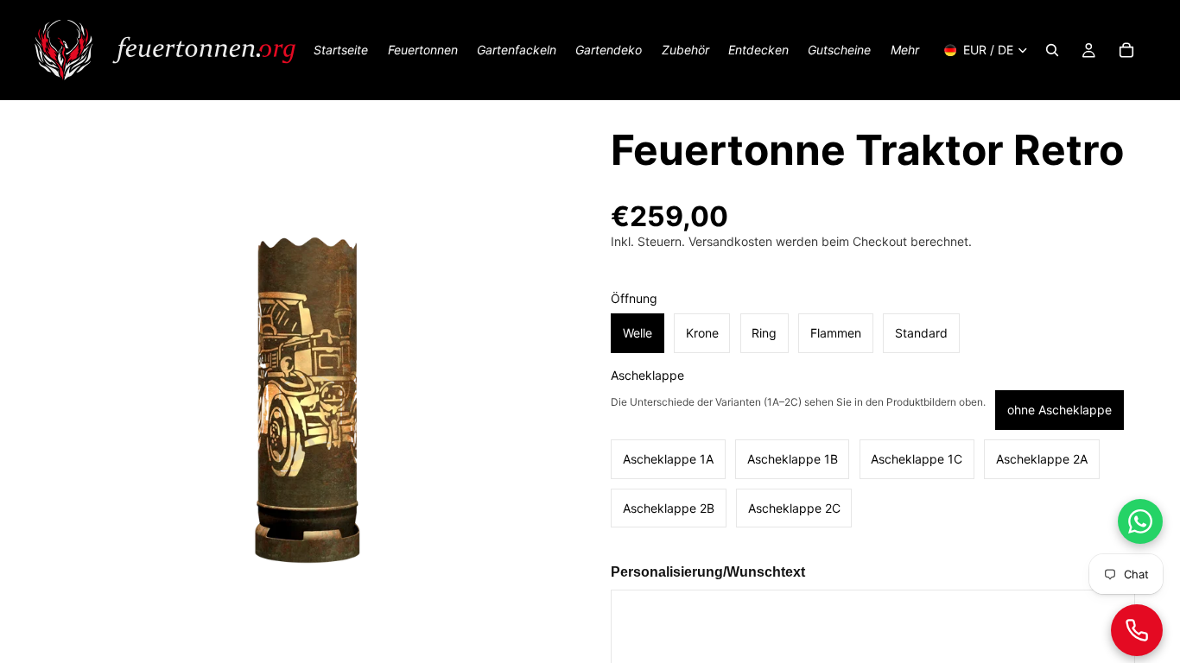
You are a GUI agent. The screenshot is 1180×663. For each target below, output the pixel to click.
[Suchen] (1052, 50)
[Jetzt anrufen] (1137, 630)
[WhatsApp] (1140, 521)
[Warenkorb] (1126, 50)
